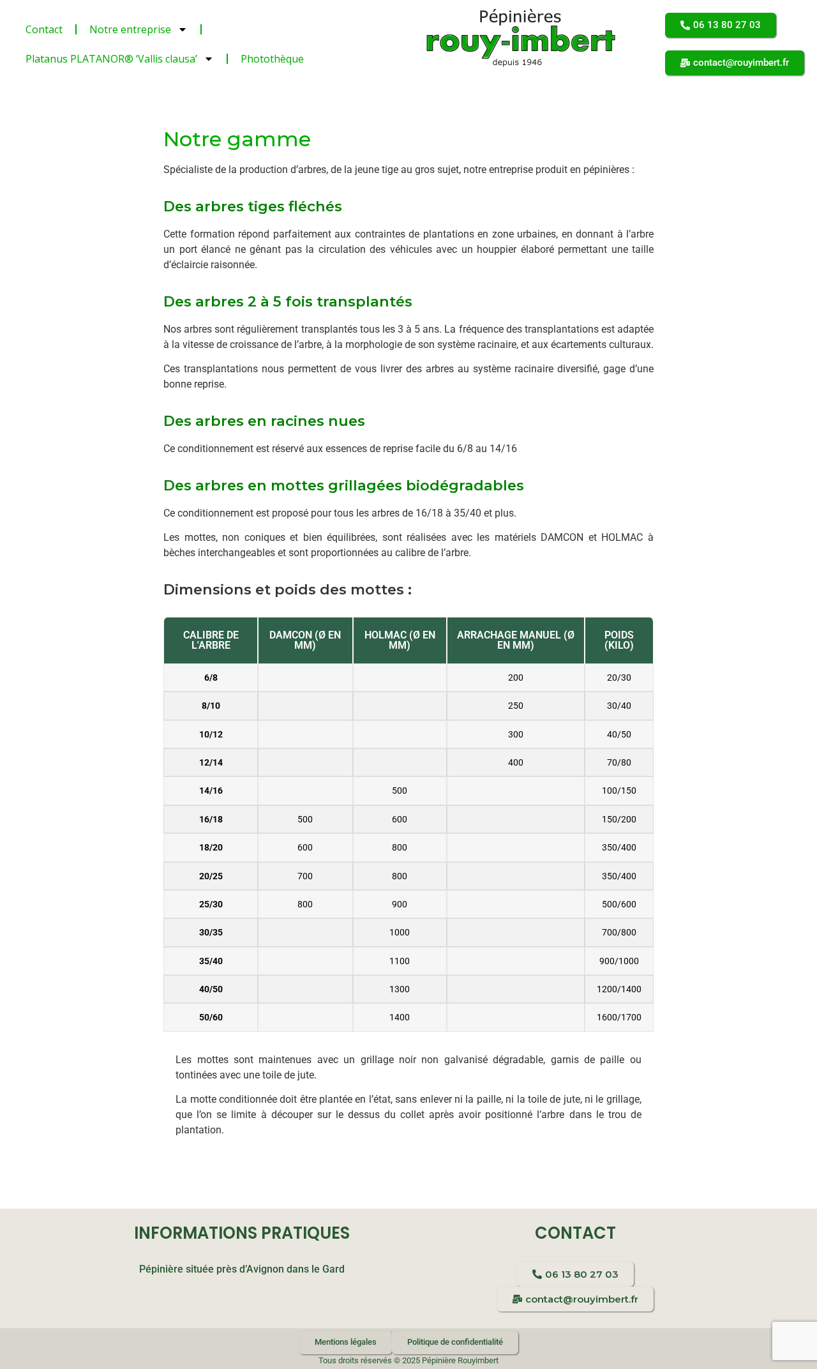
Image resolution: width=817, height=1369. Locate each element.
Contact (44, 29)
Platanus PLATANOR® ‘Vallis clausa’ (111, 59)
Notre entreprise (130, 29)
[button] (720, 25)
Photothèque (272, 59)
